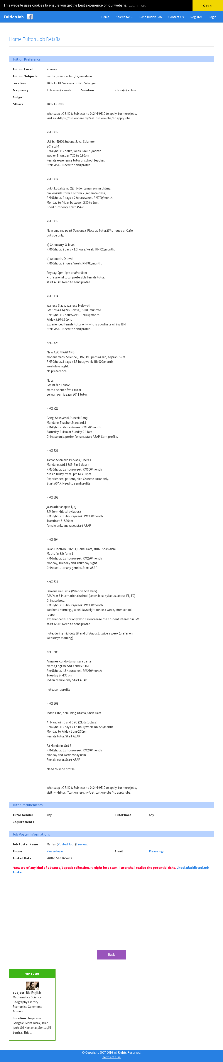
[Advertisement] (181, 94)
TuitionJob (13, 16)
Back (111, 954)
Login (212, 17)
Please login (55, 851)
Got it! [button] (208, 5)
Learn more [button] (137, 5)
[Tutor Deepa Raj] (32, 986)
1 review (81, 844)
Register (196, 17)
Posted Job (65, 844)
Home (105, 17)
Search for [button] (123, 17)
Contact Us (176, 17)
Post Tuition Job (150, 17)
